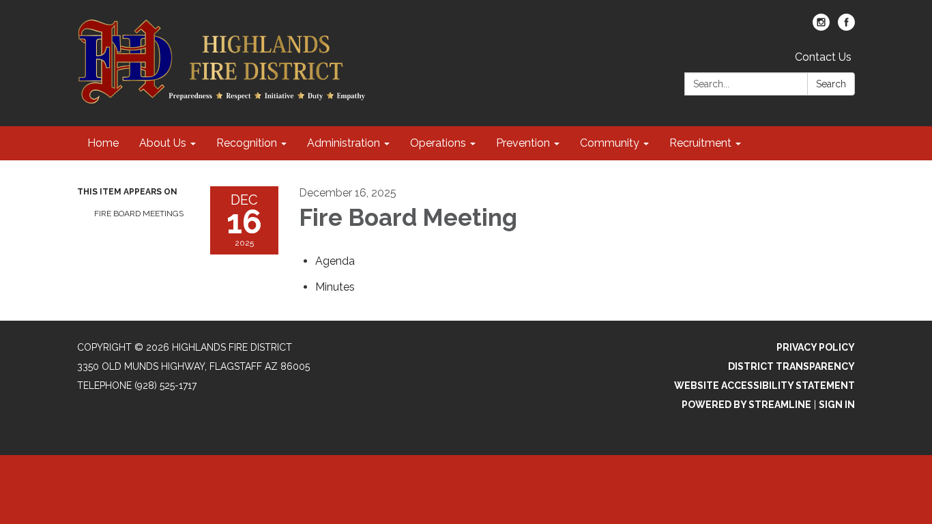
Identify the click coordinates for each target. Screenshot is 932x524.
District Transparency (791, 366)
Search (831, 83)
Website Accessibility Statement (764, 385)
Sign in (837, 404)
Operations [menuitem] (438, 142)
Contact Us (823, 56)
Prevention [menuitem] (523, 142)
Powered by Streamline (746, 404)
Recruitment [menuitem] (700, 142)
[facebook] (846, 26)
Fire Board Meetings (139, 213)
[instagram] (821, 26)
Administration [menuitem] (343, 142)
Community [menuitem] (609, 142)
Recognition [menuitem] (246, 142)
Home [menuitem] (103, 142)
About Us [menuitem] (162, 142)
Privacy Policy (815, 347)
